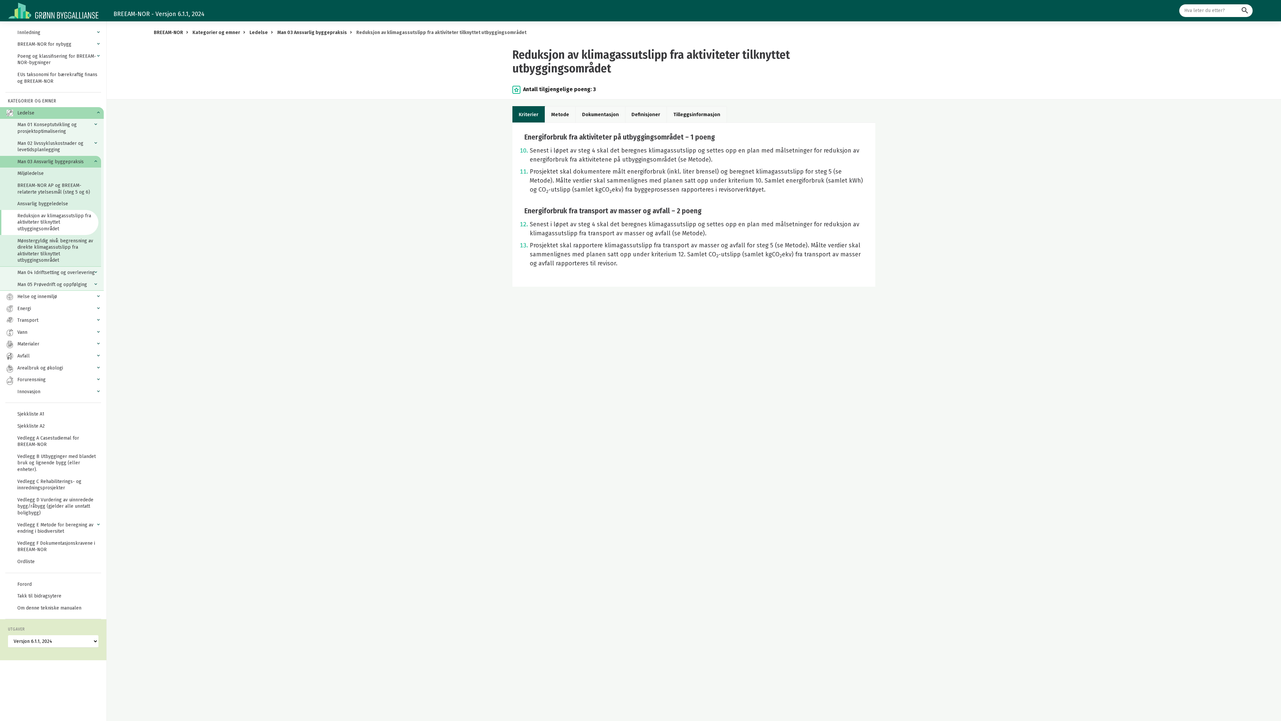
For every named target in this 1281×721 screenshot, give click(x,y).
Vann (22, 332)
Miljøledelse (30, 173)
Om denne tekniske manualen (49, 608)
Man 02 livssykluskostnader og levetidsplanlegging (50, 147)
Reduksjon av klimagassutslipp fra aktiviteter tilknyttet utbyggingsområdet (54, 222)
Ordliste (26, 561)
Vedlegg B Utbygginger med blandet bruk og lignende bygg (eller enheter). (56, 463)
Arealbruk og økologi (40, 368)
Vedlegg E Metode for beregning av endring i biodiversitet (55, 528)
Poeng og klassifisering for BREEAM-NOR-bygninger (56, 59)
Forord (24, 584)
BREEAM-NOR (168, 32)
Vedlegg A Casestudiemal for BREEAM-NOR (48, 441)
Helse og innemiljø (37, 296)
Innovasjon (28, 392)
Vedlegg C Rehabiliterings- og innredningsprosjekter (49, 485)
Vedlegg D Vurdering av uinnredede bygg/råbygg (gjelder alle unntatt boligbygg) (55, 506)
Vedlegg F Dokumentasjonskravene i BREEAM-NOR (56, 546)
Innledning (28, 32)
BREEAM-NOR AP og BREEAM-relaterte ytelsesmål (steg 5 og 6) (53, 189)
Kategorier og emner (216, 32)
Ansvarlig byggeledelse (42, 204)
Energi (24, 308)
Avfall (23, 356)
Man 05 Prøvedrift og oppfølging (52, 284)
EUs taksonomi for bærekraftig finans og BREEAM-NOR (57, 78)
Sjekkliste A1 (30, 414)
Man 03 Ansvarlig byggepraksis (50, 162)
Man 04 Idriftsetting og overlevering (56, 272)
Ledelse (25, 113)
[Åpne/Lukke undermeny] (98, 32)
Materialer (28, 344)
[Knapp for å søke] (1245, 11)
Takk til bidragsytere (39, 596)
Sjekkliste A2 (31, 426)
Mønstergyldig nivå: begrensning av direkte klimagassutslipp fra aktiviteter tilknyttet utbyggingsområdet (55, 250)
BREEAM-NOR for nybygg (44, 44)
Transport (27, 320)
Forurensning (31, 380)
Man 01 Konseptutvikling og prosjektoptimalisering (47, 128)
